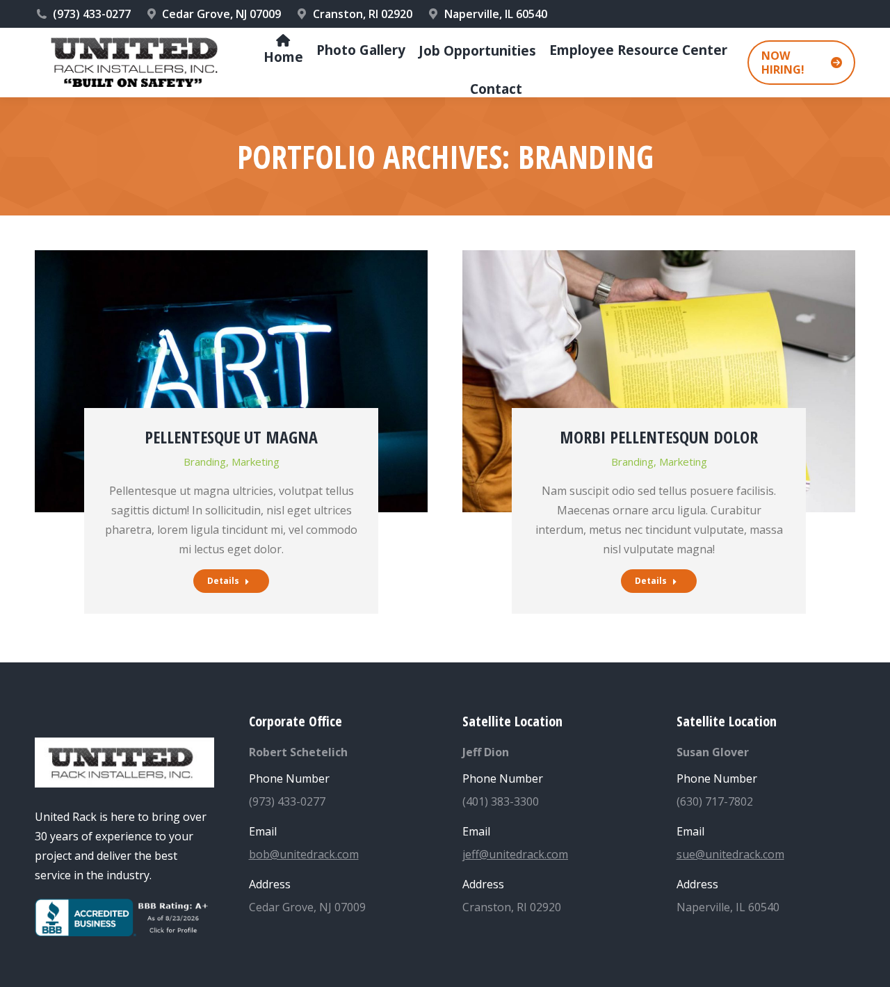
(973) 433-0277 (92, 14)
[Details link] (231, 329)
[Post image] (231, 381)
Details (223, 581)
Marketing (256, 461)
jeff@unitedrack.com (515, 854)
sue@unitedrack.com (730, 854)
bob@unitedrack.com (304, 854)
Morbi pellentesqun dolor (659, 436)
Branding (205, 461)
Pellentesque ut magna (231, 436)
